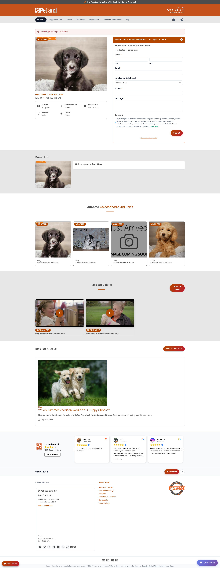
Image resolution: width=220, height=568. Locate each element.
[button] (183, 449)
